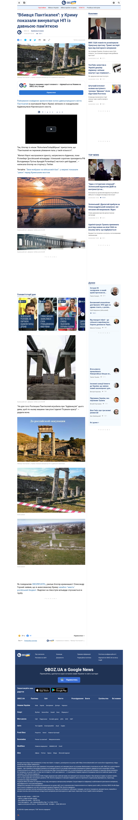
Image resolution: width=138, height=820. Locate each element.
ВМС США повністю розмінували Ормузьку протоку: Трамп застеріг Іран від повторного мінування (104, 45)
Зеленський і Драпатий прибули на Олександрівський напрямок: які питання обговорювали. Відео (104, 207)
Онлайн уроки (53, 719)
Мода (55, 753)
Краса (49, 753)
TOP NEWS (93, 155)
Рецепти (38, 732)
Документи (60, 657)
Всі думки (94, 423)
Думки (91, 283)
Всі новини (116, 699)
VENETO (82, 8)
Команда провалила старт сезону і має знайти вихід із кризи (98, 99)
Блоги (87, 699)
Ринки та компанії (41, 739)
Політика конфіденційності (107, 654)
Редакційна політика (30, 640)
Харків (42, 705)
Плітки (43, 753)
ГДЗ (36, 719)
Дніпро (57, 705)
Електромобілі (49, 726)
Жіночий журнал (64, 753)
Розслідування (77, 699)
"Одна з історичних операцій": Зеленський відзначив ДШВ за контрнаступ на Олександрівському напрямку (102, 187)
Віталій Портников (95, 404)
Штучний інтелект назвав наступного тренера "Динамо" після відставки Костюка (99, 90)
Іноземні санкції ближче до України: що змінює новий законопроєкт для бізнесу (100, 386)
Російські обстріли (93, 8)
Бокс (58, 712)
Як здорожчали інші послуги (98, 76)
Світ (46, 699)
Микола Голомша (95, 328)
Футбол (37, 712)
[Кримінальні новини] (50, 641)
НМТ (71, 719)
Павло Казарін (94, 296)
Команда (59, 654)
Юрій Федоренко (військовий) (99, 310)
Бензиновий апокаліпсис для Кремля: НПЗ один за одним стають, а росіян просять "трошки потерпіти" (100, 304)
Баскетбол (45, 712)
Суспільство (103, 699)
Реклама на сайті (40, 657)
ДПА (61, 719)
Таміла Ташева (94, 377)
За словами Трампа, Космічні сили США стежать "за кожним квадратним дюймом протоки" (103, 53)
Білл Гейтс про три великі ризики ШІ (100, 411)
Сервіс (63, 726)
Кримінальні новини (37, 31)
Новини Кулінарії (53, 732)
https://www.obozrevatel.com (88, 763)
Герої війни (42, 8)
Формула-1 (65, 712)
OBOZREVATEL (39, 584)
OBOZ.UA (26, 31)
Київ (36, 705)
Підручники (43, 719)
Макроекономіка (54, 739)
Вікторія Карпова (95, 391)
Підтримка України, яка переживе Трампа (99, 399)
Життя (60, 699)
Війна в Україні (53, 8)
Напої (44, 732)
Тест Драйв (38, 726)
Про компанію (39, 654)
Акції (57, 726)
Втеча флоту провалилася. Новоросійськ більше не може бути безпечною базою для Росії (100, 371)
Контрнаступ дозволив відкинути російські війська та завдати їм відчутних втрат (103, 194)
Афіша (37, 753)
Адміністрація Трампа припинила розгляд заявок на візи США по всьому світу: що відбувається (103, 227)
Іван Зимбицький (95, 416)
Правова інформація (84, 654)
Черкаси (64, 705)
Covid (60, 746)
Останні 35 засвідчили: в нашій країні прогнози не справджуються (98, 290)
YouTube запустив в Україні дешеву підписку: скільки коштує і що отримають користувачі (99, 69)
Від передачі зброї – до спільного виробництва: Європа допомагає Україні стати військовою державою (100, 322)
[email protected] (42, 804)
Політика (34, 699)
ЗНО (66, 719)
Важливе (93, 13)
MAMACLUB (53, 746)
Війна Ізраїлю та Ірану (68, 8)
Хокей (53, 712)
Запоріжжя (49, 705)
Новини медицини (41, 746)
